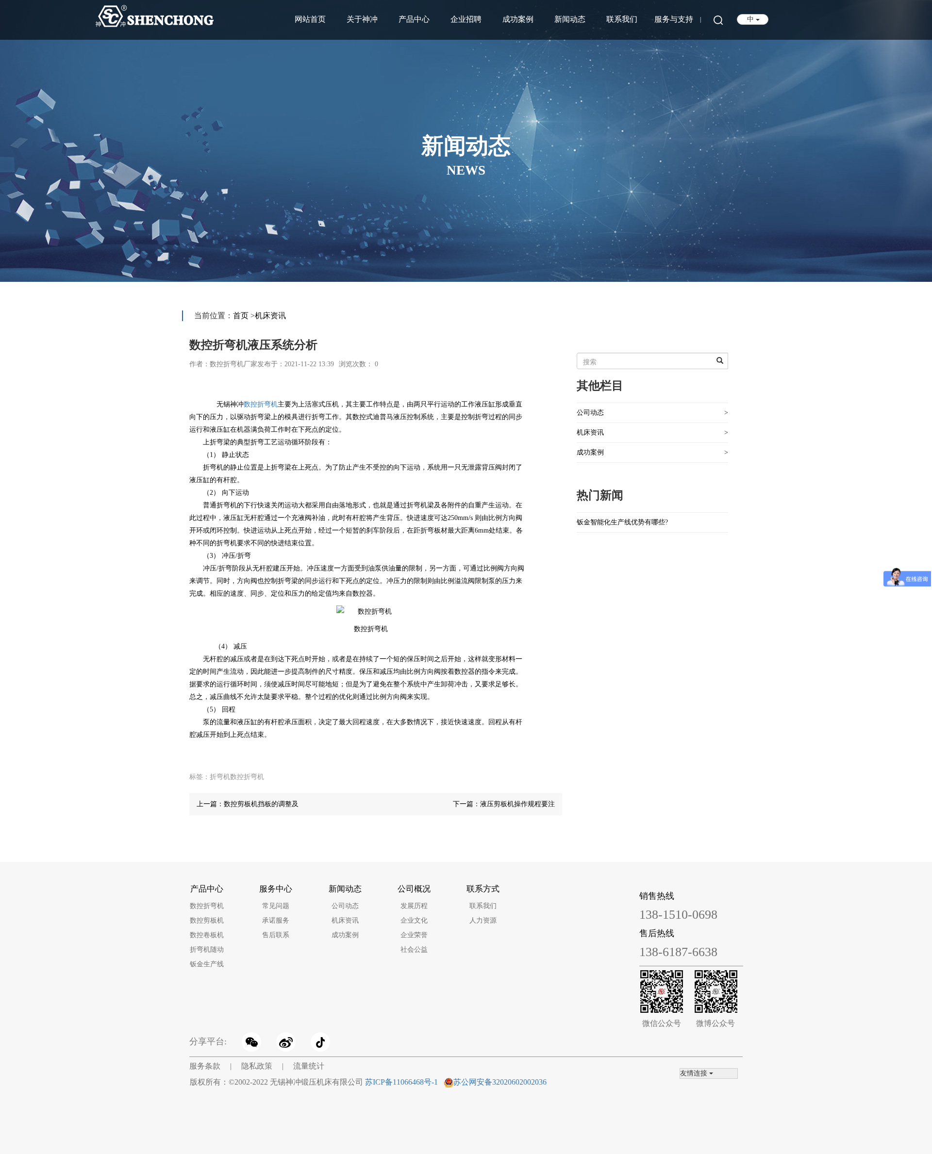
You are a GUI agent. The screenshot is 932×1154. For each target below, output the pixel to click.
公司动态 (590, 412)
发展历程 (414, 906)
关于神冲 (362, 19)
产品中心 (414, 19)
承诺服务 (275, 920)
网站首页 (310, 19)
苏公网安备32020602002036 (500, 1082)
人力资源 (483, 920)
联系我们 (621, 19)
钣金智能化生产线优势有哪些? (622, 522)
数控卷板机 (207, 935)
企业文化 (414, 920)
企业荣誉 (414, 935)
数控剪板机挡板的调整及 (261, 804)
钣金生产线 (207, 964)
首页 (241, 315)
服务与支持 (673, 19)
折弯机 (220, 776)
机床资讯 (270, 315)
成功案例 (517, 19)
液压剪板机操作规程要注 (517, 804)
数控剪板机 (207, 920)
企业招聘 (466, 19)
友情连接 (694, 1073)
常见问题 (275, 906)
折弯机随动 (207, 949)
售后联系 (275, 935)
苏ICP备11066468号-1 (401, 1082)
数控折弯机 (261, 404)
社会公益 (414, 949)
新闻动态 (569, 19)
